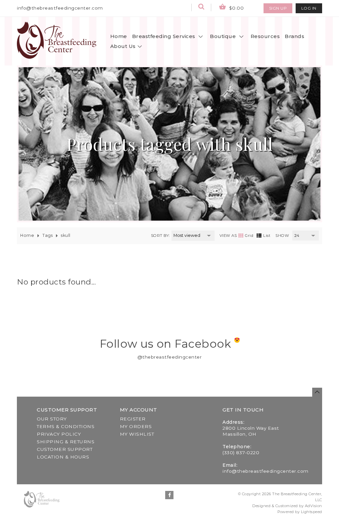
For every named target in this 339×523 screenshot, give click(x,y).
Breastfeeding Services (164, 36)
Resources (265, 36)
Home (118, 36)
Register (133, 418)
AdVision (313, 505)
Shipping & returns (65, 441)
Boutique (223, 36)
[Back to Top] (317, 392)
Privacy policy (59, 434)
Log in (308, 8)
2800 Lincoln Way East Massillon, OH (250, 431)
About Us (123, 46)
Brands (294, 36)
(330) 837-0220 (240, 452)
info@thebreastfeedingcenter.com (60, 8)
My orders (136, 426)
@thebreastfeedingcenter (169, 357)
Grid (249, 235)
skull (66, 235)
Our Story (52, 418)
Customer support (64, 449)
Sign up (278, 8)
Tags (47, 235)
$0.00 (235, 8)
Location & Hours (63, 456)
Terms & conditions (65, 426)
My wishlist (137, 434)
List (266, 235)
